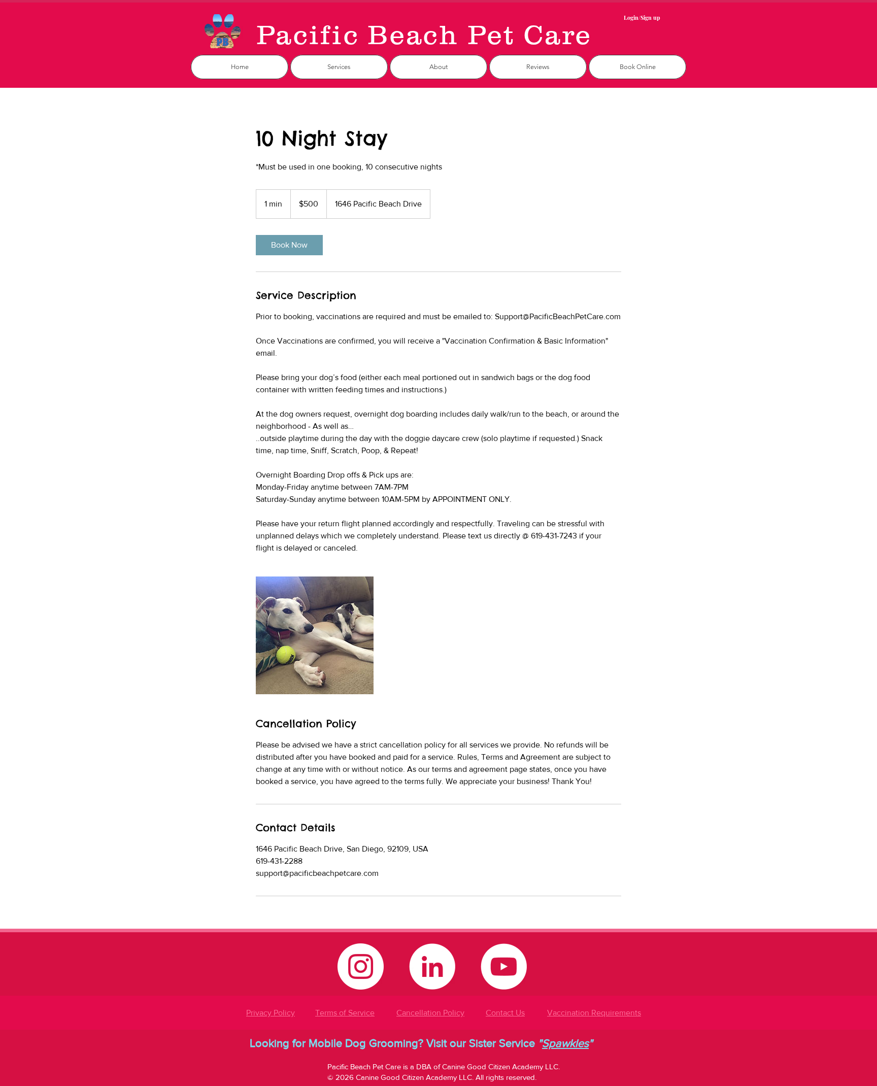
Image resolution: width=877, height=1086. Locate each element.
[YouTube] (504, 966)
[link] (289, 245)
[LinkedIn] (432, 966)
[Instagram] (361, 966)
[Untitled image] (315, 635)
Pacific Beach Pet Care (424, 34)
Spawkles (565, 1043)
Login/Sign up (642, 17)
